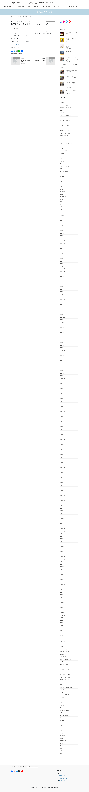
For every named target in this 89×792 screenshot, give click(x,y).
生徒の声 (62, 189)
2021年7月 (62, 335)
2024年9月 (62, 276)
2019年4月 (62, 396)
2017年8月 (62, 447)
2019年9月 (62, 383)
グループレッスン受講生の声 (65, 115)
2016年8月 (62, 475)
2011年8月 (62, 620)
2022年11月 (62, 317)
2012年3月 (62, 602)
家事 (61, 168)
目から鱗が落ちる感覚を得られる (71, 70)
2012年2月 (62, 604)
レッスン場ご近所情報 (64, 150)
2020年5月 (62, 363)
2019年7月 (62, 388)
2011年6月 (62, 625)
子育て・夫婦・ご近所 (64, 166)
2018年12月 (62, 406)
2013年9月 (62, 561)
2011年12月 (62, 610)
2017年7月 (62, 449)
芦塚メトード (62, 201)
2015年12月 (62, 495)
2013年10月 (62, 559)
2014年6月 (62, 538)
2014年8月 (62, 533)
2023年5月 (62, 309)
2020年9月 (62, 352)
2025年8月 (62, 248)
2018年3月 (62, 429)
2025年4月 (62, 258)
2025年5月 (62, 256)
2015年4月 (62, 515)
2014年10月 (62, 531)
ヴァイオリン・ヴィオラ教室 (65, 107)
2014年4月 (62, 543)
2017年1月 (62, 462)
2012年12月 (62, 579)
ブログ (61, 140)
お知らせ (62, 110)
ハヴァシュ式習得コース (65, 135)
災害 (61, 181)
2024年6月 (62, 284)
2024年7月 (62, 281)
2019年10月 (62, 380)
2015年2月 (62, 520)
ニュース (62, 671)
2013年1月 (62, 576)
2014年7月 (62, 536)
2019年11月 (62, 378)
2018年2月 (62, 431)
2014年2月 (62, 548)
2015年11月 (62, 498)
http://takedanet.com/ (15, 44)
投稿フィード (62, 775)
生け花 (61, 186)
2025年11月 (62, 240)
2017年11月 (62, 439)
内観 (61, 158)
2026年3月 (62, 230)
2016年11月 (62, 467)
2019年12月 (62, 375)
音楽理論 (62, 212)
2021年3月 (62, 340)
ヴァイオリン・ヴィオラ (65, 105)
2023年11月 (62, 301)
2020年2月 (62, 370)
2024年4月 (62, 289)
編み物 (61, 199)
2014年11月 (62, 528)
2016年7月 (62, 477)
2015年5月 (62, 513)
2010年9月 (62, 630)
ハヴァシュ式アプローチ (65, 130)
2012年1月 (62, 607)
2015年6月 (62, 510)
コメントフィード (63, 778)
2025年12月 (62, 238)
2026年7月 (62, 220)
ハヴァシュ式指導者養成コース (66, 133)
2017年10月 (62, 441)
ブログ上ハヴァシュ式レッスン (66, 143)
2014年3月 (62, 546)
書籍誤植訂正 (62, 176)
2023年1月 (62, 314)
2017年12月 (62, 436)
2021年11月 (62, 329)
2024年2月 (62, 294)
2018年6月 (62, 421)
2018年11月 (62, 408)
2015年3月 (62, 518)
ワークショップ (63, 153)
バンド (61, 138)
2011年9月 (62, 617)
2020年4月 (62, 365)
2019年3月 (62, 398)
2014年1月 (62, 551)
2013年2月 (62, 574)
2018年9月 (62, 413)
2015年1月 (62, 523)
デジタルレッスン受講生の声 (65, 125)
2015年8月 (62, 505)
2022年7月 (62, 324)
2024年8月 (62, 279)
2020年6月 (62, 360)
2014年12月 (62, 526)
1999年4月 (62, 638)
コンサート (62, 117)
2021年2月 (62, 342)
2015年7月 (62, 508)
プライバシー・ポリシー (21, 766)
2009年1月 (62, 632)
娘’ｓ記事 (62, 163)
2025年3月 (62, 261)
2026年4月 (62, 228)
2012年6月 (62, 594)
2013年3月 (62, 571)
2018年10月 (62, 411)
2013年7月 (62, 566)
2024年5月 (62, 286)
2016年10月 (62, 470)
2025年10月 (62, 243)
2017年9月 (62, 444)
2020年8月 (62, 355)
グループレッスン (63, 112)
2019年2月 (62, 401)
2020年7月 (62, 357)
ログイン (61, 773)
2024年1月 (62, 296)
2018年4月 (62, 426)
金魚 (61, 209)
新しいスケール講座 (64, 171)
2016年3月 (62, 487)
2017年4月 (62, 454)
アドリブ (62, 102)
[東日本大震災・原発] (15, 59)
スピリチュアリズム (64, 122)
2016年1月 (62, 492)
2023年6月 (62, 307)
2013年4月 (62, 569)
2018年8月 (62, 416)
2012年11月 (62, 582)
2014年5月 (62, 541)
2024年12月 (62, 268)
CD (60, 99)
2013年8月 (62, 564)
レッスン (62, 148)
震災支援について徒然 (40, 60)
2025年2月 (62, 263)
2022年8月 (62, 322)
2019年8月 (62, 385)
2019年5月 (62, 393)
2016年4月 (62, 485)
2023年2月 (62, 312)
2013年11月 (62, 556)
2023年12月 (62, 299)
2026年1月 (62, 235)
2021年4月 (62, 337)
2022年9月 (62, 319)
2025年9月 (62, 245)
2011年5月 (62, 627)
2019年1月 (62, 403)
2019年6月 (62, 391)
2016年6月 (62, 480)
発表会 (61, 194)
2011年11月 (62, 612)
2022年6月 (62, 327)
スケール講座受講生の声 (65, 120)
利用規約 (13, 766)
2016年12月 (62, 464)
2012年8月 (62, 589)
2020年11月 (62, 350)
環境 (61, 184)
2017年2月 (62, 459)
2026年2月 (62, 233)
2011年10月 (62, 615)
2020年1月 (62, 373)
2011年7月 (62, 622)
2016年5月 (62, 482)
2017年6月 (62, 452)
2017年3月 (62, 457)
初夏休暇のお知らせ (68, 51)
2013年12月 (62, 554)
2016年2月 (62, 490)
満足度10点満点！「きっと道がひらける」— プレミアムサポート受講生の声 (71, 59)
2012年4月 (62, 599)
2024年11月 (62, 271)
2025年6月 (62, 253)
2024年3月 (62, 291)
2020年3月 (62, 368)
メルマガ (62, 145)
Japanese (31, 766)
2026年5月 (62, 225)
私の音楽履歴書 (63, 196)
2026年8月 (62, 217)
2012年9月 (62, 587)
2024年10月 (62, 273)
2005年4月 (62, 635)
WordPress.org (62, 780)
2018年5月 (62, 424)
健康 (61, 699)
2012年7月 (62, 592)
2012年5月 (62, 597)
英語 (61, 204)
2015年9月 (62, 503)
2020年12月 (62, 347)
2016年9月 (62, 472)
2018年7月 (62, 419)
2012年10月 (62, 584)
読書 (61, 206)
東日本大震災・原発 (50, 21)
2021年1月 (62, 345)
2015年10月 (62, 500)
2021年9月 (62, 332)
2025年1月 (62, 266)
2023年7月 (62, 304)
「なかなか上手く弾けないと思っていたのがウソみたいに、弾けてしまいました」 (71, 46)
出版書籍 (62, 161)
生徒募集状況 (62, 191)
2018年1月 (62, 434)
